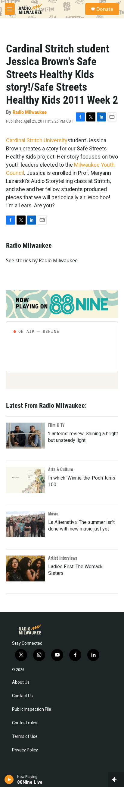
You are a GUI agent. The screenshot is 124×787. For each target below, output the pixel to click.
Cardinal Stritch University (36, 140)
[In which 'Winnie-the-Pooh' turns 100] (25, 480)
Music (53, 513)
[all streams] (116, 779)
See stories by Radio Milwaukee (42, 260)
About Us (20, 682)
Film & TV (56, 425)
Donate (104, 9)
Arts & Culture (60, 469)
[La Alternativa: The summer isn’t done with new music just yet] (25, 524)
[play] (9, 779)
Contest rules (24, 723)
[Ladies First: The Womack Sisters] (25, 568)
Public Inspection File (31, 709)
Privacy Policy (25, 750)
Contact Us (22, 696)
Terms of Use (25, 736)
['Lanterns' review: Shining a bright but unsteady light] (25, 436)
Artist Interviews (62, 558)
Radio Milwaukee (30, 112)
